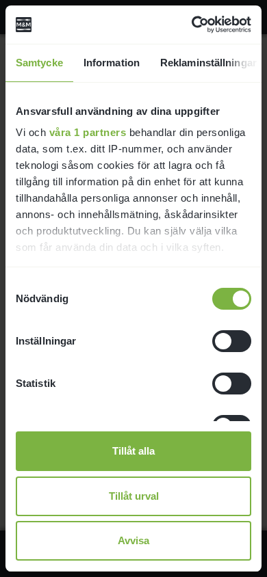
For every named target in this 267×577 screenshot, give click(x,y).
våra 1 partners (88, 132)
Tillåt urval (134, 496)
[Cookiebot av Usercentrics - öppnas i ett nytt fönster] (192, 24)
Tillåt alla (133, 451)
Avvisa (133, 540)
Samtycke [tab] (39, 62)
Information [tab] (112, 62)
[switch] (231, 341)
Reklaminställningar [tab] (208, 62)
